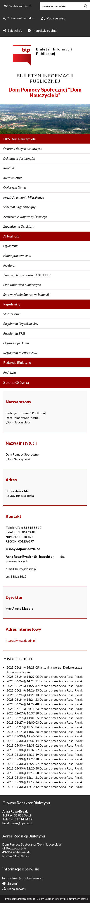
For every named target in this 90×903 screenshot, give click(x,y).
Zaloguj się (14, 30)
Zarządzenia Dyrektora (18, 226)
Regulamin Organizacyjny (20, 324)
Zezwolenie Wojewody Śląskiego (25, 217)
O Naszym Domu (14, 187)
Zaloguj (12, 883)
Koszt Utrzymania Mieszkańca (23, 197)
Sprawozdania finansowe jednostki (26, 294)
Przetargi (9, 265)
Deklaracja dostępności (19, 158)
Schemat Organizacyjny (19, 207)
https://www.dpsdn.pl (21, 640)
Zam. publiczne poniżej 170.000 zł (27, 275)
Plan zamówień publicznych (22, 285)
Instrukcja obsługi (44, 30)
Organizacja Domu (16, 343)
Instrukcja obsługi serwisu (25, 878)
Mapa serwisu (55, 18)
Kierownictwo (12, 178)
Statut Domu (12, 314)
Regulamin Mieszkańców (20, 353)
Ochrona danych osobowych (22, 149)
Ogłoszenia (11, 246)
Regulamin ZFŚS (14, 333)
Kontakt (8, 168)
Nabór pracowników (17, 256)
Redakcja (9, 372)
